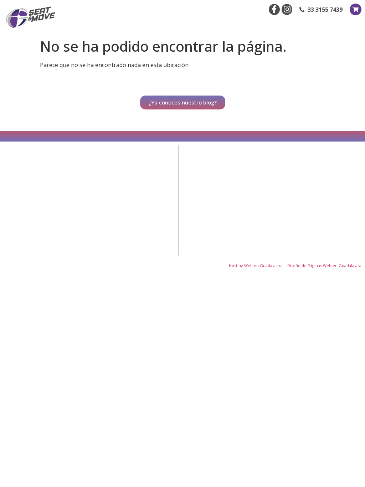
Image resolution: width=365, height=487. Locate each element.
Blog (206, 191)
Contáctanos (215, 223)
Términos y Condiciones (299, 223)
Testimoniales (287, 174)
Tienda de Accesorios (295, 191)
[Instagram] (287, 9)
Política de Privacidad (225, 240)
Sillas (276, 207)
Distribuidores (217, 207)
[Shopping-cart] (355, 9)
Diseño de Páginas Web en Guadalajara (324, 265)
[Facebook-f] (274, 9)
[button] (355, 24)
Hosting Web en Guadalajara (256, 265)
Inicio (207, 174)
